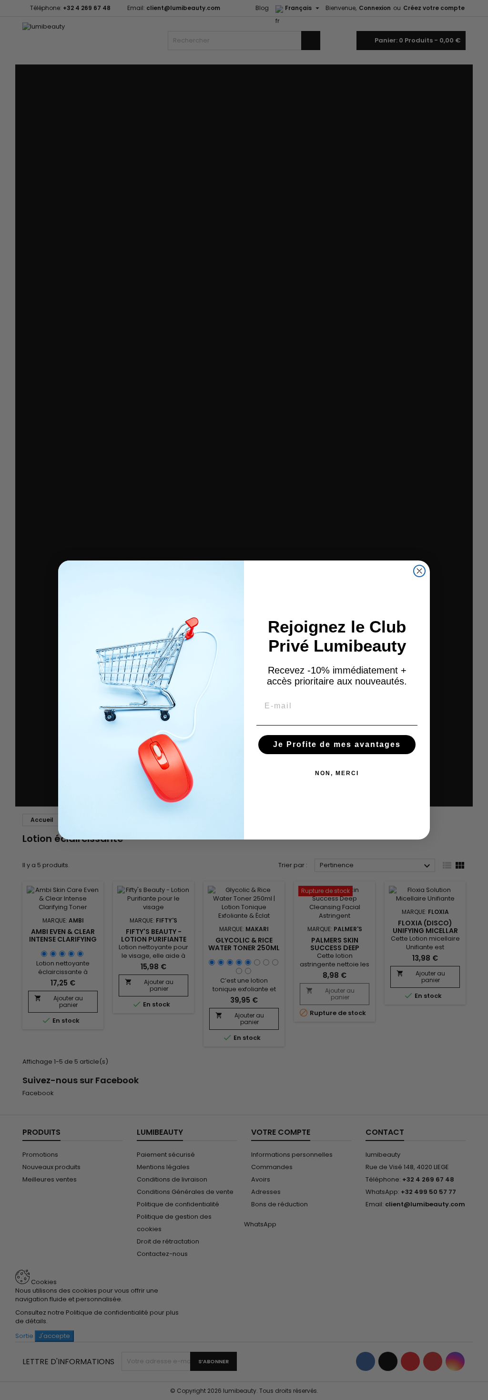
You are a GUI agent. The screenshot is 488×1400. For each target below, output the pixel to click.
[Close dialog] (419, 571)
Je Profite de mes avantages (337, 744)
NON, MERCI (337, 773)
